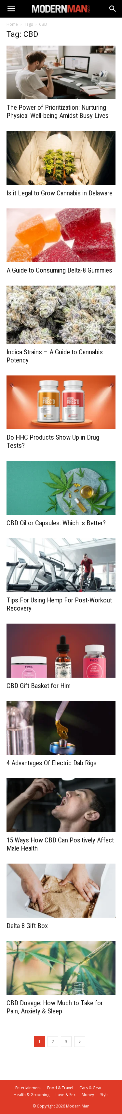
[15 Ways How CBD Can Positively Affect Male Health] (61, 805)
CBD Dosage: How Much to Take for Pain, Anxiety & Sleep (55, 1007)
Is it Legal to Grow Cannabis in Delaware (60, 193)
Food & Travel (60, 1088)
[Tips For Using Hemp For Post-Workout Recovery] (61, 565)
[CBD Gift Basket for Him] (61, 650)
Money (88, 1094)
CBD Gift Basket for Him (39, 686)
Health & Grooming (31, 1094)
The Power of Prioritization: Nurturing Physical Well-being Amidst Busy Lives (58, 112)
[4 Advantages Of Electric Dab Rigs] (61, 728)
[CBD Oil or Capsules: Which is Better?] (61, 488)
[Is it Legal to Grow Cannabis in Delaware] (61, 158)
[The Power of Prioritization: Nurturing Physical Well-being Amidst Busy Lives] (61, 72)
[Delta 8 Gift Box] (61, 890)
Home (12, 24)
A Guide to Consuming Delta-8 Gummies (59, 270)
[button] (113, 9)
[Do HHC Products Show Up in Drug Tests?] (61, 402)
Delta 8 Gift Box (27, 926)
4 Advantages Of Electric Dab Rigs (52, 763)
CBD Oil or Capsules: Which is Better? (56, 523)
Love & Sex (65, 1094)
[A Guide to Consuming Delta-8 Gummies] (61, 235)
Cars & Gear (90, 1088)
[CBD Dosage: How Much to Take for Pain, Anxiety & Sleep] (61, 968)
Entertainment (28, 1088)
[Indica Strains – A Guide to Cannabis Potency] (61, 315)
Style (104, 1094)
